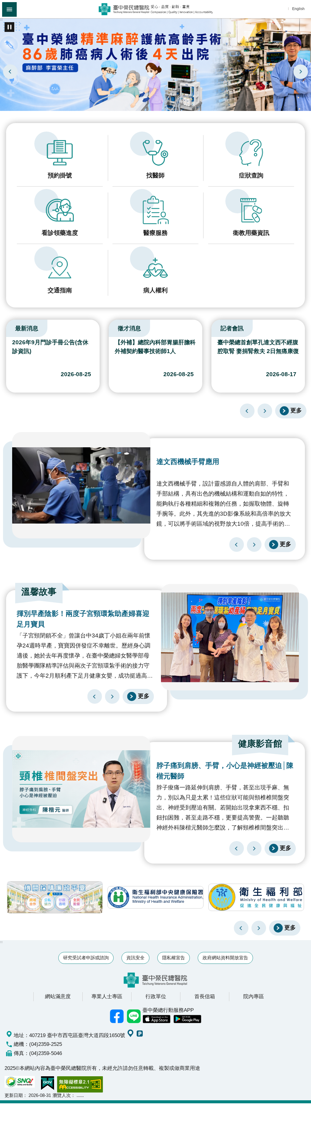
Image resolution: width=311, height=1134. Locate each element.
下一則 (300, 71)
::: (1, 19)
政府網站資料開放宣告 (225, 957)
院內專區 (253, 996)
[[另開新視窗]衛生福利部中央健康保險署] (155, 897)
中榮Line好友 (134, 1016)
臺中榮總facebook (117, 1016)
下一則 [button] (258, 928)
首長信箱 (204, 996)
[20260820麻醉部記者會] (155, 64)
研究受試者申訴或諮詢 (86, 957)
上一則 (10, 71)
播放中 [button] (9, 27)
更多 (296, 410)
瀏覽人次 (62, 1095)
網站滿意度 (58, 996)
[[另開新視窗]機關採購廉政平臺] (55, 897)
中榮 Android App (187, 1019)
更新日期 (14, 1095)
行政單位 (155, 996)
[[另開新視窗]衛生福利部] (256, 897)
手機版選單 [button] (9, 9)
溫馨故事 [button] (38, 591)
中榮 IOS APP (156, 1019)
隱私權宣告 (173, 957)
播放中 (7, 327)
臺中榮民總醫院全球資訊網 (156, 9)
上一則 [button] (241, 928)
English (298, 9)
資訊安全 (135, 957)
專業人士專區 (106, 996)
